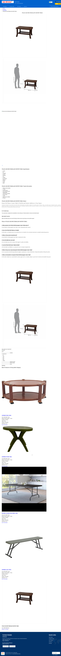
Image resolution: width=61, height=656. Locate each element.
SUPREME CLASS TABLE (6, 569)
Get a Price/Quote (4, 424)
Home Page (5, 6)
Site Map (50, 643)
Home (4, 8)
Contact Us (25, 6)
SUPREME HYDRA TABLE (6, 415)
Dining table (5, 10)
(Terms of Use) (15, 652)
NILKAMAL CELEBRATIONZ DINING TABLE (10, 513)
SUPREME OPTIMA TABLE (7, 456)
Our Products (19, 6)
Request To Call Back (5, 629)
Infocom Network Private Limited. (16, 653)
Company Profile (12, 6)
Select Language (55, 654)
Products (4, 9)
